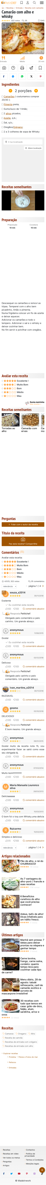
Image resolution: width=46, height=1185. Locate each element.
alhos (8, 113)
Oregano (22, 1034)
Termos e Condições (34, 1160)
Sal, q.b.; (8, 122)
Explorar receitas (10, 1053)
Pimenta (8, 104)
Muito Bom (22, 384)
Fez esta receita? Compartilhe (23, 544)
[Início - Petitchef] (3, 8)
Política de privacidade (30, 1155)
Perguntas (7, 1162)
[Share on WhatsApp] (22, 76)
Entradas (12, 1068)
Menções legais (32, 1164)
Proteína (12, 1057)
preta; (11, 104)
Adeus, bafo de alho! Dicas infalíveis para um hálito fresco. (31, 917)
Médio (20, 392)
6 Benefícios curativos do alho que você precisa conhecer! (30, 900)
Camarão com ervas (29, 429)
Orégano (17, 127)
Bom (19, 388)
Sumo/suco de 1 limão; (16, 109)
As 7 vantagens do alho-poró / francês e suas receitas (32, 881)
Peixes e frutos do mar (28, 1057)
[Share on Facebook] (3, 76)
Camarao (9, 1034)
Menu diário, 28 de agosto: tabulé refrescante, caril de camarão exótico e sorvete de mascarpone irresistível (22, 986)
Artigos (6, 1165)
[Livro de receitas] (21, 3)
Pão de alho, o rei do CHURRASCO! (31, 862)
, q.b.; (10, 118)
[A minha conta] (27, 3)
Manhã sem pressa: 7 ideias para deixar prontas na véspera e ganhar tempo (32, 944)
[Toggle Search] (34, 3)
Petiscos (12, 1062)
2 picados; (12, 113)
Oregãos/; (13, 127)
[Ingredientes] (4, 592)
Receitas (6, 1150)
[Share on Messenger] (13, 76)
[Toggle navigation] (42, 2)
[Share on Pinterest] (40, 76)
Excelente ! (22, 381)
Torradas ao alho (8, 429)
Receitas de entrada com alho (19, 1046)
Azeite (7, 118)
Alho (33, 1034)
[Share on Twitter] (31, 76)
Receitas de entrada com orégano (21, 1042)
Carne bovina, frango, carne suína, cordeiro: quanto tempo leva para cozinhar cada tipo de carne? (22, 965)
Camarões (9, 96)
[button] (5, 38)
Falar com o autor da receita (24, 524)
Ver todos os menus (11, 1158)
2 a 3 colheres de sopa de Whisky (22, 131)
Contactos (30, 1150)
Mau (18, 396)
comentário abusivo (34, 609)
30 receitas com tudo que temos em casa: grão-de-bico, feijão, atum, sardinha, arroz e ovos (22, 1007)
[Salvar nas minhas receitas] (40, 68)
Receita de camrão (14, 1038)
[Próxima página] (43, 586)
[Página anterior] (26, 586)
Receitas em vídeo (11, 1154)
